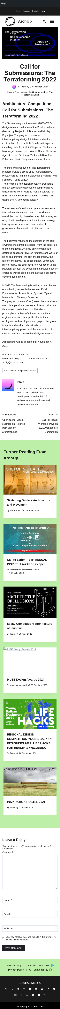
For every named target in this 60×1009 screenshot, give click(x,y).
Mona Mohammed (18, 685)
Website (8, 928)
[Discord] (30, 989)
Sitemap (26, 11)
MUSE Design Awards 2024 (25, 679)
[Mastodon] (41, 989)
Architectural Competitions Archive (20, 370)
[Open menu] (51, 21)
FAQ (28, 969)
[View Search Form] (44, 21)
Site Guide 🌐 (46, 965)
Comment (8, 852)
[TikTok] (47, 989)
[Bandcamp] (32, 995)
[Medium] (15, 995)
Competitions (21, 92)
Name (8, 900)
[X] (6, 989)
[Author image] (14, 87)
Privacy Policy (16, 969)
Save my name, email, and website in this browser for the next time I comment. (31, 938)
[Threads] (21, 995)
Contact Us (30, 965)
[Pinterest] (35, 989)
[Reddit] (27, 995)
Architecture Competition (26, 104)
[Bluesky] (44, 995)
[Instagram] (12, 989)
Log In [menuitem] (4, 3)
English (35, 11)
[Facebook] (53, 989)
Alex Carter (15, 510)
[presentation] (30, 480)
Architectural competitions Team (24, 570)
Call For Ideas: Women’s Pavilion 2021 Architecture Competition (48, 423)
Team (23, 86)
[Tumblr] (24, 989)
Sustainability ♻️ (43, 969)
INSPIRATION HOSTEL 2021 (26, 801)
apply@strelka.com (12, 362)
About (18, 11)
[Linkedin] (18, 989)
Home (10, 92)
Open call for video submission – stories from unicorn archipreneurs (13, 423)
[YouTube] (38, 995)
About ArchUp (13, 965)
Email (8, 914)
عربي (43, 11)
